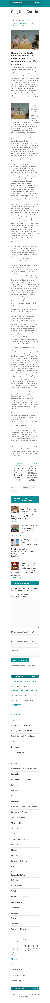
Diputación (25, 487)
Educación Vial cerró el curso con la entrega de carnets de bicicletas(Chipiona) (18, 474)
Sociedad (15, 907)
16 (21, 948)
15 (17, 948)
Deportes (15, 763)
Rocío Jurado (16, 885)
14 (13, 948)
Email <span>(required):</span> (25, 641)
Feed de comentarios (18, 975)
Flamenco (15, 801)
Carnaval (15, 741)
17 (25, 948)
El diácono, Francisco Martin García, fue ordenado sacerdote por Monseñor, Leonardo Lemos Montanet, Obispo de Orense (25, 513)
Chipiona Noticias (25, 11)
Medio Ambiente (18, 817)
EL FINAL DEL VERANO (29, 695)
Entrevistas (15, 790)
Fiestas (14, 796)
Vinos (13, 934)
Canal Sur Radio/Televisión (22, 736)
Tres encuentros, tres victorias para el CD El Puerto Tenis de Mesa (29, 529)
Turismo (14, 923)
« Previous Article (18, 464)
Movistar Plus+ (17, 823)
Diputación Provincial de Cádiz (24, 769)
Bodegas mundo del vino (21, 731)
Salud (13, 891)
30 (21, 953)
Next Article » (32, 463)
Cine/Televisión (17, 752)
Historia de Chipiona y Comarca (24, 807)
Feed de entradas (16, 969)
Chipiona (15, 747)
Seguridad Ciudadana (20, 896)
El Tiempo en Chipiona (21, 779)
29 (17, 953)
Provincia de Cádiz (19, 861)
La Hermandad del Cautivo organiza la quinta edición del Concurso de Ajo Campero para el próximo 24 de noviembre (24, 569)
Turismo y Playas (18, 929)
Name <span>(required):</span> (25, 632)
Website (14, 650)
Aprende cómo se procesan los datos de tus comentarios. (23, 669)
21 (13, 950)
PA (14, 491)
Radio (13, 866)
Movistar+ (15, 828)
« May (13, 955)
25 (29, 950)
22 (17, 950)
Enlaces (14, 785)
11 (29, 946)
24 (25, 950)
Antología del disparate (21, 725)
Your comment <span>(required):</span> (20, 595)
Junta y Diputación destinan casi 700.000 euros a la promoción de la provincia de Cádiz (32, 473)
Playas (14, 850)
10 (25, 946)
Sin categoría (16, 902)
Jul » (17, 955)
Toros (13, 918)
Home (13, 20)
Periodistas (15, 845)
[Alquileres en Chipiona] (19, 686)
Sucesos (14, 913)
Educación (15, 774)
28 (13, 953)
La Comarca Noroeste (20, 812)
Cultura (14, 758)
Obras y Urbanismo (19, 839)
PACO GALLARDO (27, 701)
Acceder (13, 964)
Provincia (15, 855)
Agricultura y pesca (19, 720)
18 (29, 948)
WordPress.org (16, 981)
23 (21, 950)
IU (33, 487)
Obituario (15, 834)
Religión (14, 880)
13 (37, 946)
